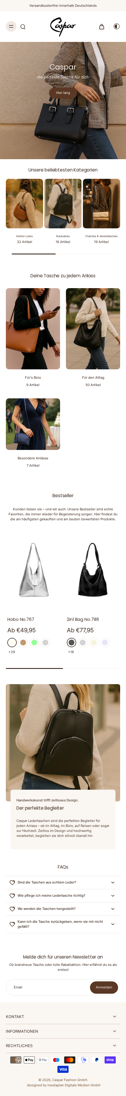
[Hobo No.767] (33, 570)
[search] (22, 26)
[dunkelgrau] (71, 642)
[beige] (94, 642)
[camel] (23, 642)
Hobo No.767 (20, 619)
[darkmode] (115, 26)
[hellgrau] (83, 642)
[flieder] (105, 642)
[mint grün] (34, 642)
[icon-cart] (101, 26)
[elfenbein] (12, 642)
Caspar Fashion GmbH (69, 1080)
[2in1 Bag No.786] (92, 570)
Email (18, 987)
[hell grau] (45, 642)
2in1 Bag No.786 (83, 619)
